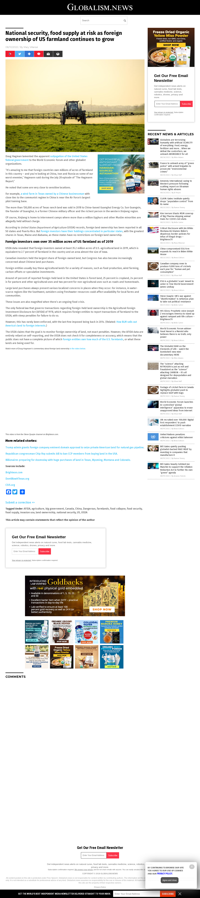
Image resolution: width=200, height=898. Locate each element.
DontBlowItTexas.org (17, 478)
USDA (84, 512)
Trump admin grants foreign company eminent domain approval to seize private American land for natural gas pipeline (74, 447)
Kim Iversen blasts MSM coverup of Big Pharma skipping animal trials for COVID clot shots (176, 216)
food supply (12, 512)
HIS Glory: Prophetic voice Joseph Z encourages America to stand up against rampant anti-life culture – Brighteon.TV (177, 315)
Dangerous (89, 508)
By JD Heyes (176, 193)
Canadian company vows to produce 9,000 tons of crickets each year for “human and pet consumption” (175, 268)
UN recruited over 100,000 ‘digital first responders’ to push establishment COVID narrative (177, 422)
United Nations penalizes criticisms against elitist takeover (176, 436)
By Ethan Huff (177, 175)
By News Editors (178, 258)
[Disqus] (75, 720)
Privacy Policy (100, 887)
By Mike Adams (177, 157)
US (78, 512)
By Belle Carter (177, 222)
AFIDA (27, 508)
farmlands (103, 508)
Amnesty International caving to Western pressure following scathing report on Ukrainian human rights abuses (176, 185)
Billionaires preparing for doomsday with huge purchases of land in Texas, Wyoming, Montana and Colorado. (68, 459)
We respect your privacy (84, 870)
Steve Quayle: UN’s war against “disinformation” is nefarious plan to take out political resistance (177, 299)
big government (54, 508)
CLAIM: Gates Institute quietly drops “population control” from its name (176, 201)
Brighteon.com (13, 472)
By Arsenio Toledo (179, 476)
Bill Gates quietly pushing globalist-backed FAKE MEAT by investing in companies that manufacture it (176, 450)
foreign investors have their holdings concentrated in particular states (82, 231)
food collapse (118, 508)
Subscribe (168, 893)
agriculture (38, 508)
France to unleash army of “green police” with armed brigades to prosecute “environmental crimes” (177, 167)
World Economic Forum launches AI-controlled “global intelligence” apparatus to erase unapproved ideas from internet (176, 406)
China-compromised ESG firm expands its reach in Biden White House (176, 251)
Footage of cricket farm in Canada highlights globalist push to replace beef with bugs (177, 390)
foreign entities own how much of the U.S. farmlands (93, 339)
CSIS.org (10, 484)
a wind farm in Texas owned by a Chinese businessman (52, 193)
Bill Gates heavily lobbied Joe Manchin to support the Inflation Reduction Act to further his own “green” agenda (176, 468)
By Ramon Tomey (178, 207)
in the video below (77, 349)
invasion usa (27, 512)
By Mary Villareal (178, 243)
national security (66, 512)
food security (134, 508)
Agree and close (169, 880)
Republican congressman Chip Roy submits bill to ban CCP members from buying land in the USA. (61, 453)
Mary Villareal (31, 47)
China (78, 508)
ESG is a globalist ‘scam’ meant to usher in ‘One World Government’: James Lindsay (177, 284)
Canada (69, 508)
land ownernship (45, 512)
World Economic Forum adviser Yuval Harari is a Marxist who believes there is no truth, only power (175, 332)
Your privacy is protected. (21, 560)
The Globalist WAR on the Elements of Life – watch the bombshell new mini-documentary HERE (174, 350)
